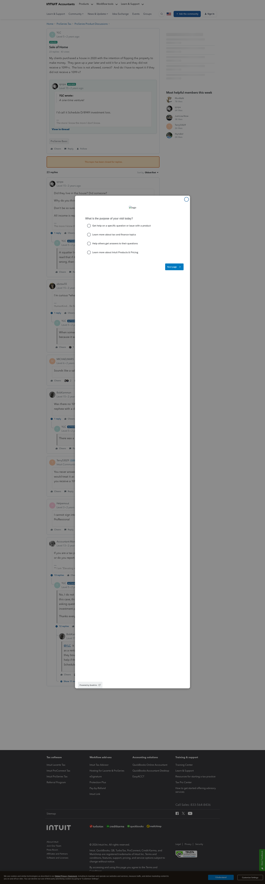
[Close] (186, 199)
